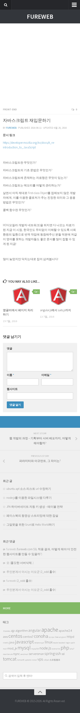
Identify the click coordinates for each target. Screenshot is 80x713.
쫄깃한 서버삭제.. (22, 563)
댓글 (9, 348)
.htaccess (6, 631)
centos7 (28, 636)
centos (15, 635)
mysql (24, 647)
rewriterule (8, 654)
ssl (63, 654)
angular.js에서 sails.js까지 (55, 310)
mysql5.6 (35, 648)
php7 (72, 648)
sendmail (24, 654)
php (65, 647)
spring (49, 653)
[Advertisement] (40, 63)
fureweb (11, 127)
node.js (45, 648)
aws (5, 636)
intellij (6, 642)
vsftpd (46, 660)
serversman (36, 654)
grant (64, 637)
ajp (13, 630)
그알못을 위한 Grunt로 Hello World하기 (30, 524)
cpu (52, 637)
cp (50, 637)
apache (49, 629)
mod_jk (12, 648)
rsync (16, 654)
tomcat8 (20, 660)
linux (48, 642)
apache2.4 (65, 630)
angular (34, 630)
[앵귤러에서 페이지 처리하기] (21, 296)
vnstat (34, 660)
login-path (70, 642)
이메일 (46, 375)
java (11, 642)
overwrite (56, 648)
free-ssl (58, 637)
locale (55, 642)
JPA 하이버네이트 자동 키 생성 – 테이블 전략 (34, 506)
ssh (58, 653)
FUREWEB (40, 16)
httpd (70, 636)
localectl (61, 642)
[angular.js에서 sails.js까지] (58, 296)
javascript (24, 642)
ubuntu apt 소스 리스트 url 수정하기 (28, 489)
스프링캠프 (55, 660)
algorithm (21, 630)
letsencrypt (39, 642)
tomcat (10, 659)
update (28, 660)
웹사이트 (12, 389)
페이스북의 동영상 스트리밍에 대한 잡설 (32, 515)
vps (40, 659)
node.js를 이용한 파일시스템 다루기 (29, 498)
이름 (10, 375)
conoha (41, 636)
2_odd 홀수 (48, 572)
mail (5, 648)
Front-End (10, 109)
